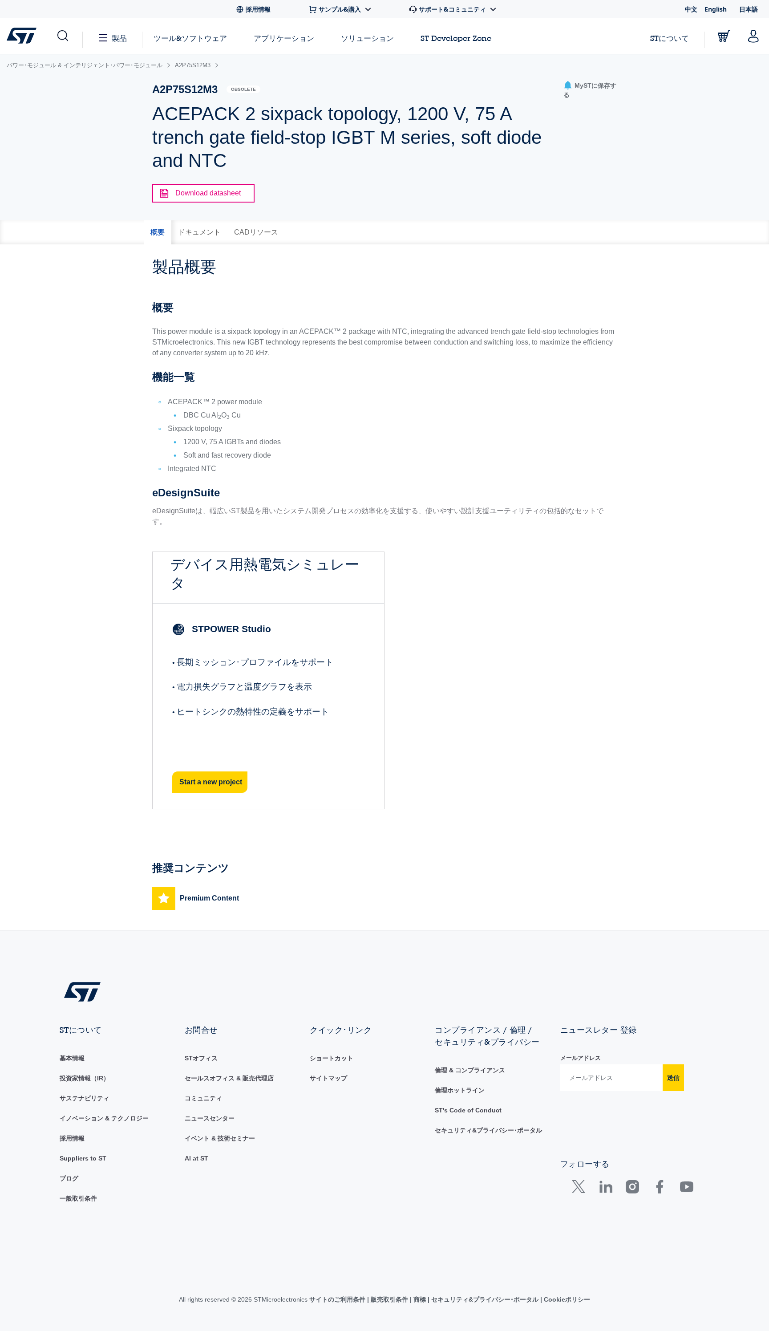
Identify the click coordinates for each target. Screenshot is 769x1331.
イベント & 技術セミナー (220, 1138)
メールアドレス (580, 1058)
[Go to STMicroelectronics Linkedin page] (605, 1189)
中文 (691, 9)
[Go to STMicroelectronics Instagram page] (632, 1189)
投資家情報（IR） (84, 1078)
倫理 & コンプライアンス (470, 1070)
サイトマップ (328, 1078)
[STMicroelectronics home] (23, 36)
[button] (62, 36)
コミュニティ (203, 1098)
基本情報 (72, 1058)
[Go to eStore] (724, 36)
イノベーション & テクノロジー (104, 1118)
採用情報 (72, 1138)
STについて (669, 38)
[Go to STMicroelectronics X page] (581, 1189)
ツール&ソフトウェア (190, 38)
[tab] (157, 232)
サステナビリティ (84, 1098)
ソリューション (367, 38)
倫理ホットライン (460, 1090)
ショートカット (331, 1058)
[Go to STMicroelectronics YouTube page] (686, 1189)
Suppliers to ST (83, 1158)
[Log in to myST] (753, 36)
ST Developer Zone (456, 38)
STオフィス (201, 1058)
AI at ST (196, 1158)
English (715, 9)
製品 (119, 38)
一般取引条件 (78, 1198)
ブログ (69, 1178)
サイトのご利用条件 (338, 1299)
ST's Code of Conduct (468, 1110)
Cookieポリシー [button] (566, 1299)
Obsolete (243, 89)
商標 (420, 1299)
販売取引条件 (389, 1299)
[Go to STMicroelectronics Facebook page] (659, 1189)
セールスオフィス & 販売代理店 (229, 1078)
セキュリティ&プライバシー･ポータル (488, 1130)
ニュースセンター (210, 1118)
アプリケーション (284, 38)
